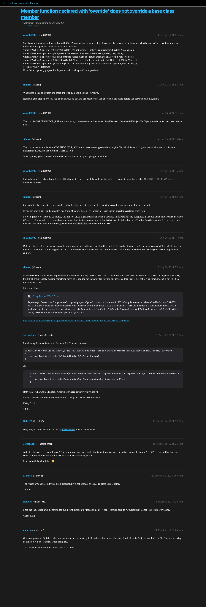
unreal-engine (33, 26)
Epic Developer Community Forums (20, 3)
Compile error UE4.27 (43, 296)
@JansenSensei (67, 429)
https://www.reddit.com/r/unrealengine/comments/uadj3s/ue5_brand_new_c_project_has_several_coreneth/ (76, 320)
